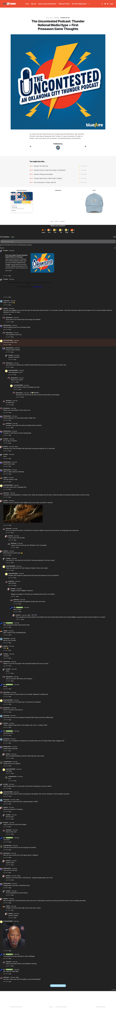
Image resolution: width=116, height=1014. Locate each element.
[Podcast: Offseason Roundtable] (58, 174)
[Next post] (85, 146)
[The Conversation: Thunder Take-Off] (58, 182)
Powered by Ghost (100, 1006)
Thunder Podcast (65, 17)
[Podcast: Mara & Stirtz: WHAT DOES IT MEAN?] (58, 178)
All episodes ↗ (62, 221)
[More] (89, 4)
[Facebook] (105, 3)
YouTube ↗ (57, 221)
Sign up (51, 1006)
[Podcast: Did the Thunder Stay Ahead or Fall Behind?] (58, 170)
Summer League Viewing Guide (47, 4)
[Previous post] (31, 146)
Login (111, 4)
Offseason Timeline (64, 4)
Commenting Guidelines (61, 1006)
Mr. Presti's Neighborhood (79, 4)
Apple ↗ (52, 221)
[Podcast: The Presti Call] (58, 166)
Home (27, 4)
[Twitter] (107, 3)
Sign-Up (33, 4)
